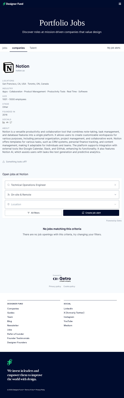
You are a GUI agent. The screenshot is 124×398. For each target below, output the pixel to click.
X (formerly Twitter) (74, 312)
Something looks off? (16, 161)
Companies (13, 308)
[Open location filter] (115, 204)
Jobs (9, 329)
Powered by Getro (114, 220)
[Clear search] (115, 185)
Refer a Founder (15, 334)
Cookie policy (69, 286)
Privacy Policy (40, 390)
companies (18, 47)
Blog (9, 321)
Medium (68, 325)
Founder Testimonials (18, 338)
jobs (4, 47)
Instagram (69, 317)
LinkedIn (68, 308)
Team (10, 317)
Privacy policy (55, 286)
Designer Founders (17, 342)
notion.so (20, 70)
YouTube (68, 321)
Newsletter (13, 325)
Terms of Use (29, 390)
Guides (10, 312)
